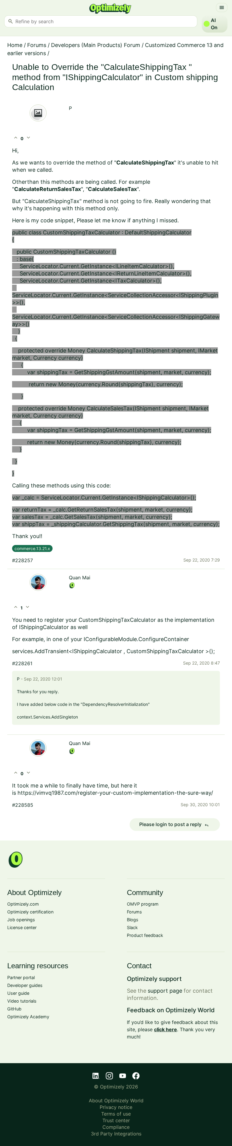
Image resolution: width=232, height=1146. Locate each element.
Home (14, 45)
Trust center (116, 1120)
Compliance (116, 1127)
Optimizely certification (30, 911)
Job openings (21, 919)
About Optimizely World (116, 1100)
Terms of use (116, 1114)
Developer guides (25, 985)
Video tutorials (22, 1001)
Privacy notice (116, 1107)
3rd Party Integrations (116, 1134)
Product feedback (145, 935)
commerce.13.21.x (32, 548)
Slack (132, 927)
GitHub (14, 1008)
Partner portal (21, 977)
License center (22, 927)
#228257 (22, 560)
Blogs (132, 919)
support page (165, 991)
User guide (18, 993)
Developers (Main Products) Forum (95, 45)
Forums (36, 45)
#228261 (22, 663)
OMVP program (143, 903)
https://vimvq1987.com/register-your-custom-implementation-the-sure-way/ (115, 793)
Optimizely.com (23, 903)
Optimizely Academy (28, 1016)
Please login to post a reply (174, 824)
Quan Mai (79, 578)
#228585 (22, 805)
